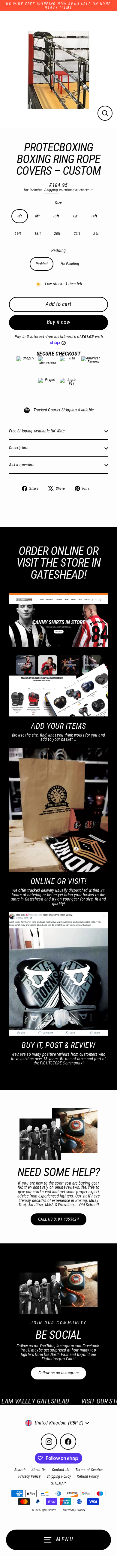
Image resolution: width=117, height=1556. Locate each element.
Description (18, 447)
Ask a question (21, 465)
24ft (96, 233)
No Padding (70, 264)
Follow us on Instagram (58, 1373)
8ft (37, 216)
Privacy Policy (29, 1476)
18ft (37, 233)
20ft (57, 233)
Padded (41, 264)
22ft (77, 233)
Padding (58, 251)
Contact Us (61, 1469)
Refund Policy (88, 1476)
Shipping (51, 190)
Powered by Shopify (74, 1510)
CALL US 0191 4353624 (58, 1219)
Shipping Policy (58, 1476)
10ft (56, 216)
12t (75, 216)
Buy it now (58, 322)
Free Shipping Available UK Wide (36, 431)
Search (20, 1469)
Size (58, 203)
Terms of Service (89, 1469)
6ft (19, 216)
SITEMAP (58, 1483)
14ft (94, 216)
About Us (39, 1469)
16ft (18, 233)
